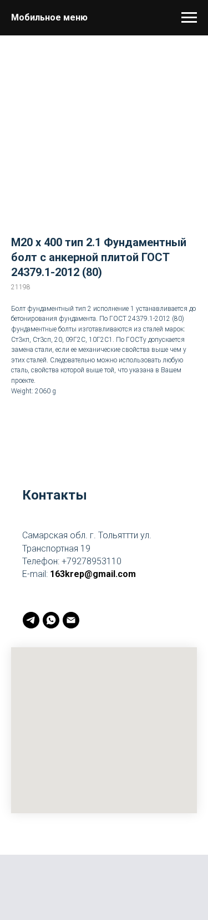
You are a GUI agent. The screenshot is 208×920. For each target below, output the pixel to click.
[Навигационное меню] (189, 17)
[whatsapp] (51, 620)
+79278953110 (91, 561)
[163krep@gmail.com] (71, 620)
